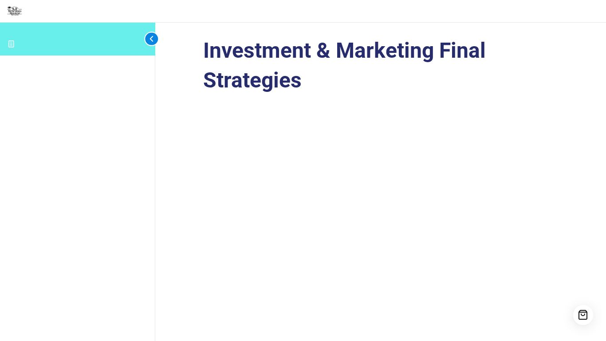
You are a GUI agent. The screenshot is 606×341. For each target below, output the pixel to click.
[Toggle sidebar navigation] (137, 39)
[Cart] (583, 315)
